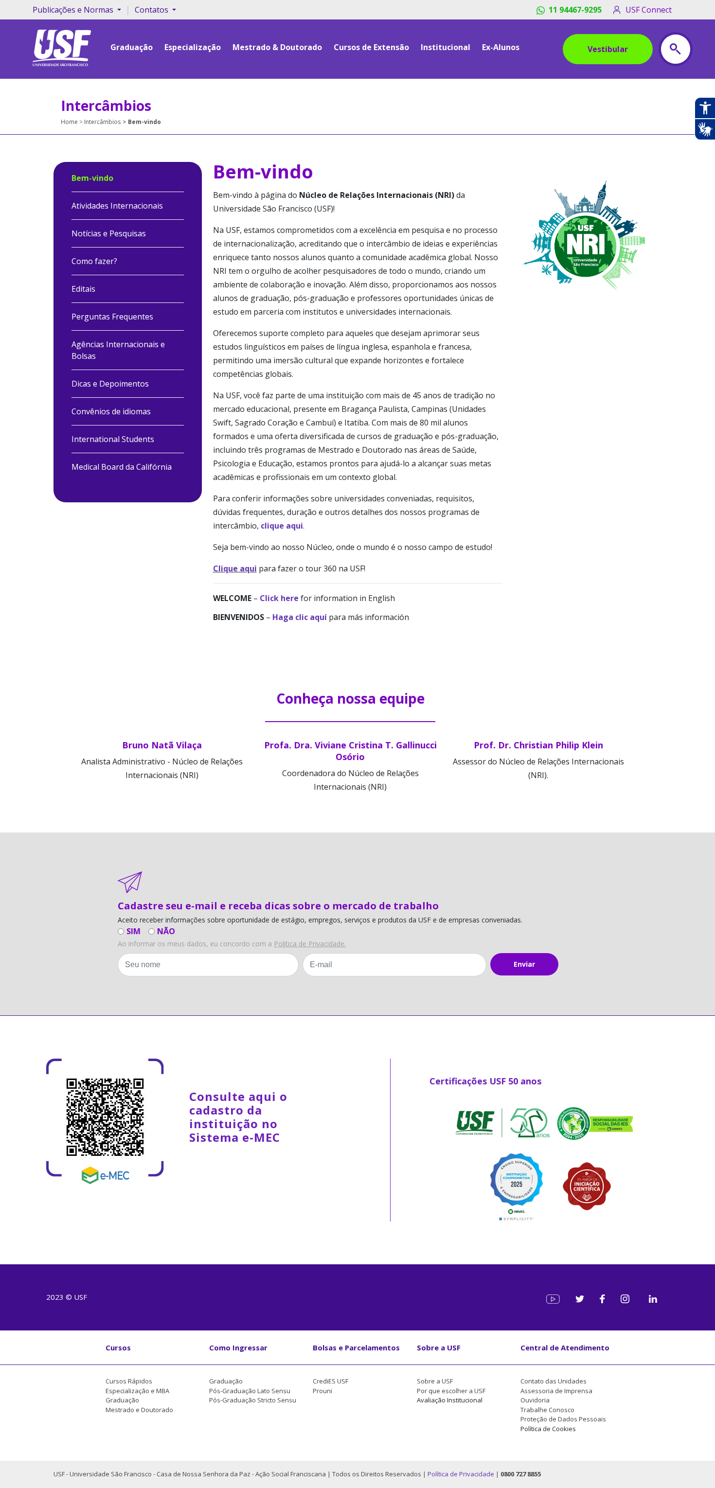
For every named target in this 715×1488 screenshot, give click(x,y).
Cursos (118, 1347)
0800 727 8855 (520, 1474)
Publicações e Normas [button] (74, 9)
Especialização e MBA (137, 1390)
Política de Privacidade (462, 1474)
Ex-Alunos (500, 47)
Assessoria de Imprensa (556, 1390)
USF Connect (649, 9)
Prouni (322, 1390)
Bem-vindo (92, 178)
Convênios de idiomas (111, 411)
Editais (83, 288)
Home (69, 122)
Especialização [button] (192, 47)
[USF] (62, 47)
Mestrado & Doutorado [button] (277, 47)
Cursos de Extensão (371, 47)
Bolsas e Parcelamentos (356, 1347)
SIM (133, 931)
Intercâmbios (102, 122)
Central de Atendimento (564, 1347)
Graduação (122, 1400)
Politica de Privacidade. (310, 943)
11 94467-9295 (575, 9)
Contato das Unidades (553, 1381)
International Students (113, 439)
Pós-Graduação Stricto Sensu (252, 1400)
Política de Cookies (548, 1428)
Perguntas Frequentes (112, 316)
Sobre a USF (439, 1347)
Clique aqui (235, 568)
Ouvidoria (535, 1400)
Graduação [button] (131, 47)
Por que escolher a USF (451, 1390)
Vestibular (608, 49)
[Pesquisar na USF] (675, 49)
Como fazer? (94, 261)
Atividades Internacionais (117, 205)
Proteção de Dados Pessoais (563, 1419)
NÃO (166, 931)
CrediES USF (330, 1381)
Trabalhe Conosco (547, 1409)
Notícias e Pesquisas (109, 233)
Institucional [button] (445, 47)
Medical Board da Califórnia (122, 466)
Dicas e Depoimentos (110, 383)
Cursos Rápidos (129, 1381)
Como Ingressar (238, 1347)
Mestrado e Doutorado (139, 1409)
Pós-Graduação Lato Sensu (249, 1390)
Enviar (524, 964)
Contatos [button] (152, 9)
